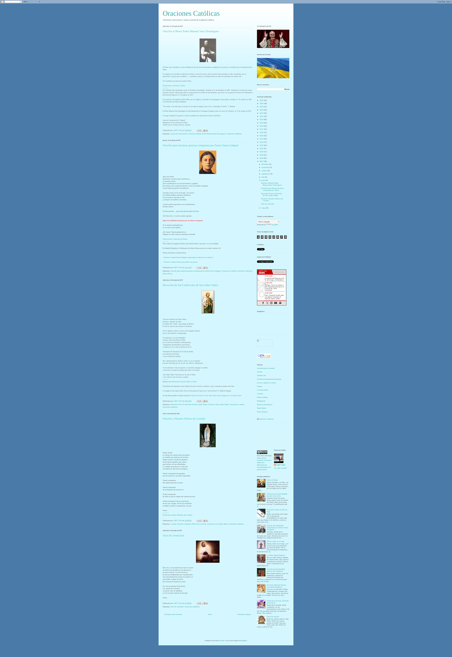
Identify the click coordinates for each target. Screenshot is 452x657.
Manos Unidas (262, 397)
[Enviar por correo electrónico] (198, 130)
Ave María (187, 382)
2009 (262, 155)
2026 (262, 100)
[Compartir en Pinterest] (207, 130)
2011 (262, 148)
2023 (262, 110)
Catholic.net (261, 375)
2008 (262, 158)
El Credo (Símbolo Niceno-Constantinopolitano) (277, 586)
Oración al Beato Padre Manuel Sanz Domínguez (191, 31)
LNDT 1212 (280, 465)
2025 (262, 103)
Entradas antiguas (244, 614)
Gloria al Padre (272, 480)
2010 (262, 152)
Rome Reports (262, 412)
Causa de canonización (179, 134)
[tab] (264, 272)
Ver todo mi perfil (280, 468)
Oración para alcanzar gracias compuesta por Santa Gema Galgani (200, 145)
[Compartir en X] (202, 130)
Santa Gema (167, 274)
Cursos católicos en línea (266, 383)
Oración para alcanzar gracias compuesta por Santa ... (272, 189)
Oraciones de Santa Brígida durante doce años (277, 495)
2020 (262, 119)
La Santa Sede (262, 390)
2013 (262, 142)
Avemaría (176, 86)
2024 (262, 107)
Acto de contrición (173, 535)
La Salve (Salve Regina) (276, 555)
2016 (262, 132)
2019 (262, 123)
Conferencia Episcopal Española (269, 379)
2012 (262, 145)
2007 (262, 161)
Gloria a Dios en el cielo (275, 541)
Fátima (259, 386)
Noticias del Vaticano (264, 405)
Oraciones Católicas (191, 13)
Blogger (244, 640)
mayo (264, 208)
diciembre (265, 164)
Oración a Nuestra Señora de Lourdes (184, 418)
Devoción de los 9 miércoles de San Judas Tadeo (190, 285)
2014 (262, 139)
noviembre (266, 167)
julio (263, 177)
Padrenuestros (175, 382)
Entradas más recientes (173, 614)
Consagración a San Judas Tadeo (230, 395)
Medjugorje (261, 401)
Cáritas (259, 372)
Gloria (182, 86)
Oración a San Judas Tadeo (218, 404)
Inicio (210, 614)
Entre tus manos (273, 617)
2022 (262, 113)
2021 (262, 116)
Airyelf (222, 640)
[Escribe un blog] (200, 130)
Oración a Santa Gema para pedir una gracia (180, 262)
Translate (274, 225)
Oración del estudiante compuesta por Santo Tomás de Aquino (277, 528)
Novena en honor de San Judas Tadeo (204, 395)
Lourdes (174, 524)
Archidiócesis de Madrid (266, 368)
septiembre (266, 174)
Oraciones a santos (229, 271)
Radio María (261, 408)
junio (264, 180)
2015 (262, 136)
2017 (262, 129)
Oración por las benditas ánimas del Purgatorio (276, 570)
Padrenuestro (167, 86)
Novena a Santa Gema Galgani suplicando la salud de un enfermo (188, 257)
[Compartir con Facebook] (204, 130)
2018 (262, 126)
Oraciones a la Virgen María (217, 524)
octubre (265, 171)
